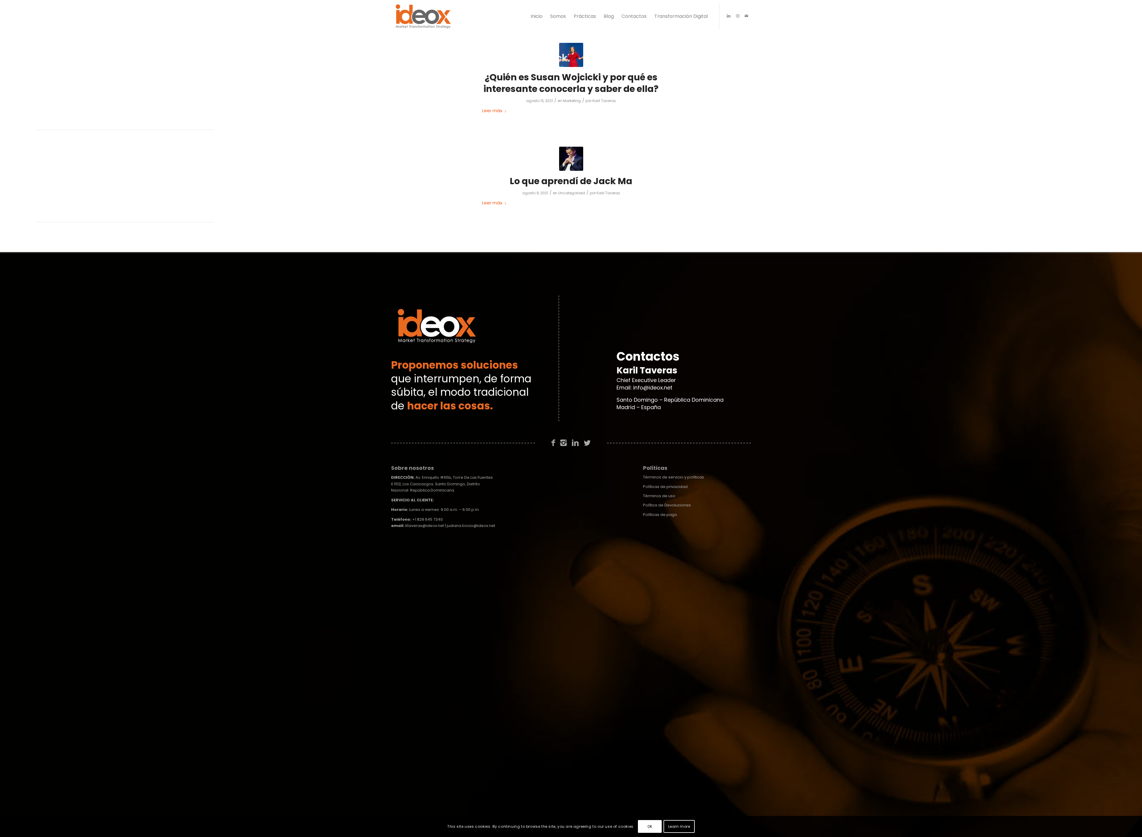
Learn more (679, 826)
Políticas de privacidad (665, 486)
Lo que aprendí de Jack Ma (571, 181)
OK (649, 826)
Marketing (572, 100)
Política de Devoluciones (667, 505)
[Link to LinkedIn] (728, 16)
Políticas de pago (660, 514)
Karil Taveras (604, 100)
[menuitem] (536, 16)
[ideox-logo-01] (423, 16)
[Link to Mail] (746, 16)
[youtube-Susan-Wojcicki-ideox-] (571, 55)
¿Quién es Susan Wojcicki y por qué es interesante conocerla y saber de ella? (571, 83)
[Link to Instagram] (737, 16)
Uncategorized (571, 192)
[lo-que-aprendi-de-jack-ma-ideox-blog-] (571, 159)
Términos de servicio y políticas (673, 477)
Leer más (492, 110)
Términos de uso (659, 496)
